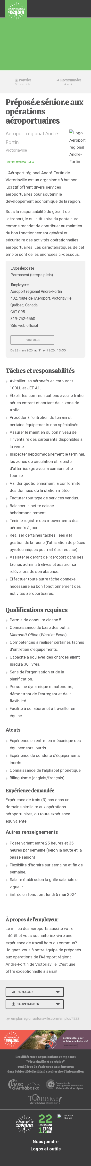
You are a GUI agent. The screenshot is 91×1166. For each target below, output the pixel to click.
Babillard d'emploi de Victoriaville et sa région (16, 10)
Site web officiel (24, 325)
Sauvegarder (28, 1004)
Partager (25, 992)
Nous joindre (45, 1141)
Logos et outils (46, 1148)
